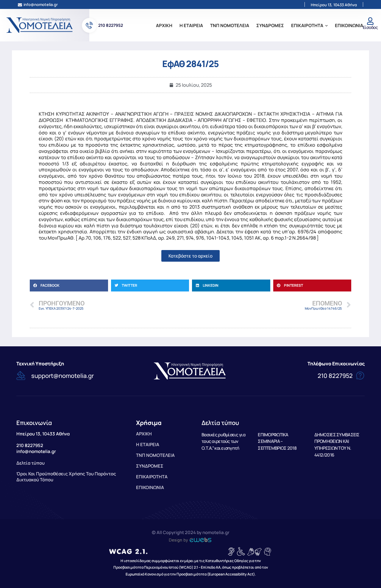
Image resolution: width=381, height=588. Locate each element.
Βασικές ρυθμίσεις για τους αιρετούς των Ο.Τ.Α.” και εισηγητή (223, 442)
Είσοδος (370, 27)
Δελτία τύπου (220, 423)
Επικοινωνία (34, 423)
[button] (69, 285)
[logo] (40, 24)
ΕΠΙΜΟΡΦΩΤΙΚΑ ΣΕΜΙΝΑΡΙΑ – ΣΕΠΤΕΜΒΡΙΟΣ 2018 (277, 442)
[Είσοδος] (370, 21)
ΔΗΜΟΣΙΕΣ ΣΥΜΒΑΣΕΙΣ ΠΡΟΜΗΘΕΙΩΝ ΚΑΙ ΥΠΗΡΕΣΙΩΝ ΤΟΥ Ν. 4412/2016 (337, 445)
